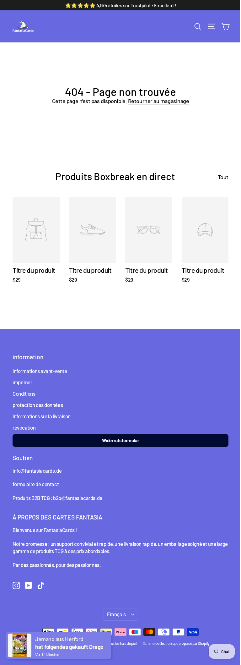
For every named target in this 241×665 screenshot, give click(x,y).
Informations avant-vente (40, 371)
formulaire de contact (36, 484)
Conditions (24, 393)
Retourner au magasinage (158, 100)
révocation (24, 427)
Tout (223, 176)
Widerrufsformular (120, 440)
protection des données (38, 405)
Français (116, 614)
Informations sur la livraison (42, 416)
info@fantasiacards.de (37, 470)
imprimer (22, 382)
